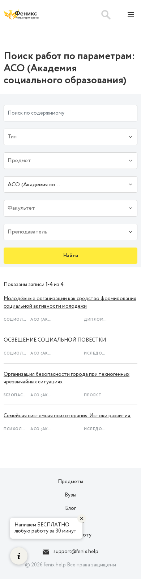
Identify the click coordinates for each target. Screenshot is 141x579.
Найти (70, 255)
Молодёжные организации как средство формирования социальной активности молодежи (70, 302)
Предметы (70, 481)
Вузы (70, 495)
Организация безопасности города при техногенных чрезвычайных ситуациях (66, 378)
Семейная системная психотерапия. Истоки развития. (67, 415)
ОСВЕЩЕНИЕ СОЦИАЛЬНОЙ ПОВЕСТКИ (55, 340)
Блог (70, 508)
